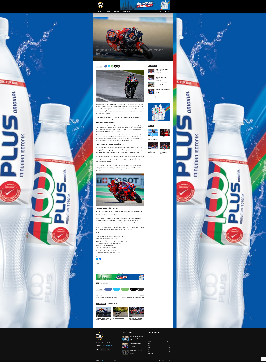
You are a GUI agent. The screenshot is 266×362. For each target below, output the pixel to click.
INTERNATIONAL (126, 11)
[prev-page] (97, 324)
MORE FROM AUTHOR (112, 303)
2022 (101, 15)
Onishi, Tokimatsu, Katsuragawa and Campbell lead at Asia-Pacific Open (106, 298)
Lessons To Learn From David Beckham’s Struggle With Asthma (136, 338)
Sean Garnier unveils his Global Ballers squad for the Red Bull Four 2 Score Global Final (136, 320)
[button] (168, 11)
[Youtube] (165, 11)
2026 (114, 316)
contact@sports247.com (107, 345)
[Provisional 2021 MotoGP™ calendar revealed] (125, 352)
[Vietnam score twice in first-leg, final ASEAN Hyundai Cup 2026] (153, 145)
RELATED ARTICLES (101, 303)
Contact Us (168, 360)
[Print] (118, 66)
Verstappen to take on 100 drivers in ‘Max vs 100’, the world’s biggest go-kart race (103, 320)
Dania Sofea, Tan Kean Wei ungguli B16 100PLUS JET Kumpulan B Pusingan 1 (133, 298)
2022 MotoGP (105, 283)
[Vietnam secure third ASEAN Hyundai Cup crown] (151, 71)
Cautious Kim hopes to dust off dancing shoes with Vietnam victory (163, 91)
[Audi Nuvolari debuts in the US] (120, 312)
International (101, 46)
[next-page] (99, 324)
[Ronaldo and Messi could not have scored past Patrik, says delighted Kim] (153, 132)
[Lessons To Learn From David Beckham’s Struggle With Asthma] (125, 338)
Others (149, 148)
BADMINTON (108, 11)
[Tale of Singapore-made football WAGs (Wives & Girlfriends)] (125, 345)
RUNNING (116, 11)
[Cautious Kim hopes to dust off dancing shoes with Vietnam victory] (151, 91)
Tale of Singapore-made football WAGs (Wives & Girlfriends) (135, 345)
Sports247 (104, 360)
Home (97, 15)
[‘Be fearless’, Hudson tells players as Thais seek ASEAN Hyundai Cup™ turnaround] (165, 145)
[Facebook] (158, 11)
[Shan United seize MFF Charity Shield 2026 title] (151, 84)
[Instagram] (161, 11)
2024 (97, 316)
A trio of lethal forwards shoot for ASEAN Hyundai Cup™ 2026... (163, 77)
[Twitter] (163, 11)
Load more (158, 96)
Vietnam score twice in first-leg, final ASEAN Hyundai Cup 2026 (152, 151)
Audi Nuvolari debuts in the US (119, 318)
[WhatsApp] (112, 66)
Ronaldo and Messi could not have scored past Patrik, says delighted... (153, 138)
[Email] (115, 66)
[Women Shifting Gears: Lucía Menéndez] (165, 132)
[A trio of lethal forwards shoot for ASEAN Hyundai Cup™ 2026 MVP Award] (151, 77)
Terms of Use (161, 360)
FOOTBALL (99, 11)
